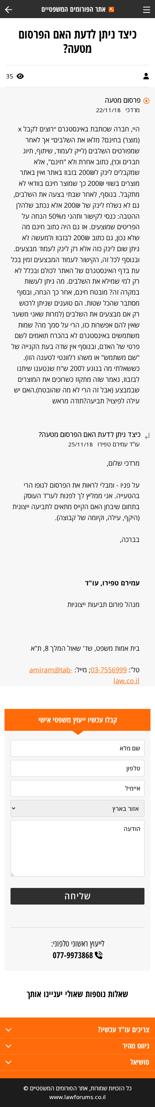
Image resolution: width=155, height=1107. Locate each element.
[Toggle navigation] (146, 9)
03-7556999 (109, 669)
